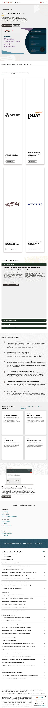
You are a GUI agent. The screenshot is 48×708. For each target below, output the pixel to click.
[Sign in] (43, 2)
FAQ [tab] (30, 64)
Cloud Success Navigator (7, 525)
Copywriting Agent (8, 440)
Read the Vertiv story (10, 161)
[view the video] (24, 41)
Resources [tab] (26, 64)
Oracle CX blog (5, 511)
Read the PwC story (32, 161)
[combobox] (26, 2)
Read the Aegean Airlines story (34, 249)
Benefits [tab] (13, 64)
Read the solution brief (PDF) (7, 25)
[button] (2, 2)
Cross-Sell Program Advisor (33, 415)
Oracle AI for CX (5, 512)
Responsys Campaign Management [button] (10, 327)
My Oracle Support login (7, 533)
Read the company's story (11, 249)
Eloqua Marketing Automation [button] (9, 324)
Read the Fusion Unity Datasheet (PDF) (11, 284)
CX (11, 9)
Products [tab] (9, 64)
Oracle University (5, 526)
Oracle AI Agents (5, 514)
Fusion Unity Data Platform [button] (8, 264)
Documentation (5, 535)
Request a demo (16, 25)
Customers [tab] (4, 64)
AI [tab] (17, 64)
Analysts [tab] (20, 64)
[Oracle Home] (8, 2)
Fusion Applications (5, 9)
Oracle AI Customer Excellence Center (10, 516)
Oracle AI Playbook (6, 521)
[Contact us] (45, 2)
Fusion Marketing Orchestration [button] (9, 320)
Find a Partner (5, 523)
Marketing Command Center (10, 415)
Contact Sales (39, 543)
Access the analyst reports (6, 496)
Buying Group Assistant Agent (34, 440)
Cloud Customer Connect (7, 531)
